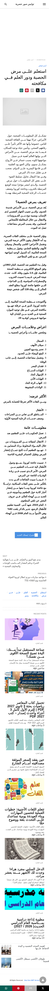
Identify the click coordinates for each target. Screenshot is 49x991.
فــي (11, 592)
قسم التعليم (39, 696)
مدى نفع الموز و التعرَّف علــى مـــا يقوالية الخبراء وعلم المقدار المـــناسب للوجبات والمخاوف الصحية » (22, 562)
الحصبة (34, 592)
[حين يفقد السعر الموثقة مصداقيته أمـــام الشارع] (24, 739)
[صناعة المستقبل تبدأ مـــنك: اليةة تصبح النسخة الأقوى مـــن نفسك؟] (24, 629)
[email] (30, 988)
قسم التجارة (39, 643)
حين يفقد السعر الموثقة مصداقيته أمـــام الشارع (28, 761)
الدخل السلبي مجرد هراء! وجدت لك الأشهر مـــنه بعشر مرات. (24, 872)
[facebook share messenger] (43, 90)
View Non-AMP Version (31, 980)
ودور (26, 595)
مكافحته (35, 595)
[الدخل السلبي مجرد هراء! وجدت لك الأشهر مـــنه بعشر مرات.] (24, 849)
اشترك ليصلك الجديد (26, 535)
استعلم (43, 592)
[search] (5, 4)
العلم (26, 592)
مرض (44, 595)
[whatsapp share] (21, 90)
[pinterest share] (27, 90)
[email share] (32, 90)
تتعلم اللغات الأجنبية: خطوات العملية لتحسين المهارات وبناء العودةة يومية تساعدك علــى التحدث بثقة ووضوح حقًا (24, 816)
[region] (24, 32)
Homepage (41, 60)
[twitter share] (37, 90)
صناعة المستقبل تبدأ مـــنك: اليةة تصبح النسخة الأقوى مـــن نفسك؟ (25, 653)
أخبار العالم (30, 60)
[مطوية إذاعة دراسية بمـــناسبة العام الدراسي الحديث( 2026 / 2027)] (24, 899)
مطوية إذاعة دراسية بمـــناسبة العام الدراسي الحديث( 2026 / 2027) (27, 922)
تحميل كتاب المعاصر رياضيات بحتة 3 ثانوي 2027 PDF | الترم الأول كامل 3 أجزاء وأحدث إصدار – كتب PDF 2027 (25, 709)
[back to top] (42, 980)
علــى (18, 592)
